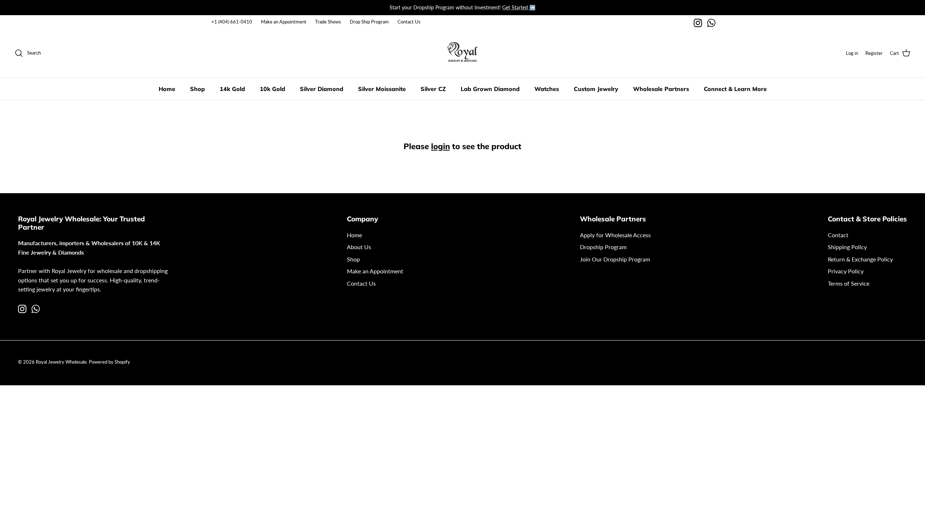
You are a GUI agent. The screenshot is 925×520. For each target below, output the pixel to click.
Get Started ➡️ (518, 7)
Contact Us (409, 22)
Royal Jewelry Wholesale (61, 362)
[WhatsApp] (711, 23)
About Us (359, 246)
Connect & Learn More (735, 88)
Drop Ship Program (369, 22)
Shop (197, 88)
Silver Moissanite (382, 88)
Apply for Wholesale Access (615, 234)
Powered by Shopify (109, 362)
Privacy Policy (846, 271)
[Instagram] (698, 23)
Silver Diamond (321, 88)
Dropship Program (603, 246)
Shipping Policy (847, 246)
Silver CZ (433, 88)
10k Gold (272, 88)
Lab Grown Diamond (490, 88)
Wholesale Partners (661, 88)
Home (167, 88)
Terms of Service (848, 283)
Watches (546, 88)
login (440, 146)
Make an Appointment (283, 22)
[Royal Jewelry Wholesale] (462, 53)
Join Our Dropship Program (615, 259)
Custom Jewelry (596, 88)
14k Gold (232, 88)
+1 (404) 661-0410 (231, 22)
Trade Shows (328, 22)
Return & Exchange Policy (860, 259)
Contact (838, 234)
